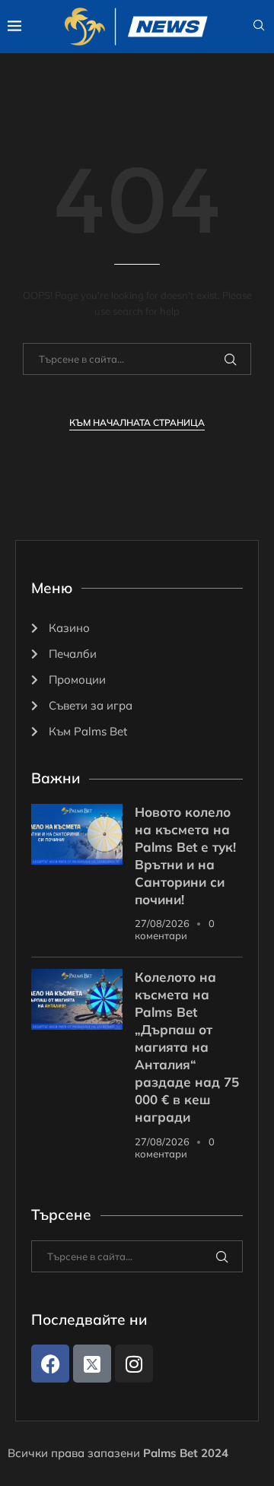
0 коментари (175, 929)
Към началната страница (137, 422)
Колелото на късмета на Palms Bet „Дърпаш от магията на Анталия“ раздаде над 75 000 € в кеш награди (187, 1047)
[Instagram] (134, 1364)
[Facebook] (50, 1364)
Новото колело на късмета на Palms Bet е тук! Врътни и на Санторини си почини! (185, 855)
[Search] (258, 26)
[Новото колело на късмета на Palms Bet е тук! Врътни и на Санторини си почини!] (77, 834)
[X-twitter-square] (92, 1364)
